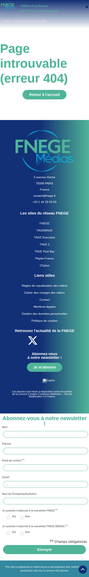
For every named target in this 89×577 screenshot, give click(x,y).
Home (7, 20)
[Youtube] (44, 340)
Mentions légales (45, 306)
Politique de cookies (44, 320)
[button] (87, 7)
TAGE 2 (45, 244)
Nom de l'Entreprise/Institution (19, 494)
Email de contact (13, 460)
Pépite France (44, 258)
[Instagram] (67, 340)
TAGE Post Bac (45, 251)
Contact (45, 299)
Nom (4, 427)
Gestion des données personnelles (44, 313)
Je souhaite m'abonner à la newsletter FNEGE (30, 510)
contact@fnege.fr (44, 195)
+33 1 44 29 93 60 (44, 202)
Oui (14, 516)
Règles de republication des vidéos (44, 285)
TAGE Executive (44, 237)
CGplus (44, 265)
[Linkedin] (55, 340)
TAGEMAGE (44, 230)
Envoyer (44, 550)
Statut (5, 477)
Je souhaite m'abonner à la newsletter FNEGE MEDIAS (35, 526)
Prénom (6, 444)
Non (27, 516)
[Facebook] (21, 340)
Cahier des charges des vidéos (44, 292)
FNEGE (44, 223)
